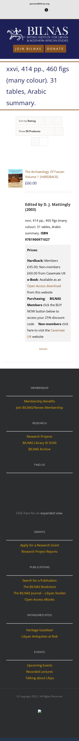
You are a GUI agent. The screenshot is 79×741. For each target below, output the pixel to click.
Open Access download (44, 286)
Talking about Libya (39, 678)
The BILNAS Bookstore (39, 587)
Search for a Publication (39, 580)
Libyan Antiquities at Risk (39, 636)
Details (43, 349)
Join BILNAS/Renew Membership (39, 407)
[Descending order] (58, 121)
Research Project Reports (39, 551)
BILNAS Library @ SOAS (39, 443)
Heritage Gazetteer (39, 630)
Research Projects (39, 436)
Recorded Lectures (39, 671)
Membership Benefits (39, 401)
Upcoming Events (39, 665)
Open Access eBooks (40, 599)
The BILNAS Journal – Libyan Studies (39, 593)
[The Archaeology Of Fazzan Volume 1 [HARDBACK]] (15, 178)
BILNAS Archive (39, 449)
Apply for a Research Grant (39, 545)
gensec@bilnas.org (40, 3)
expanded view (51, 513)
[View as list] (44, 141)
